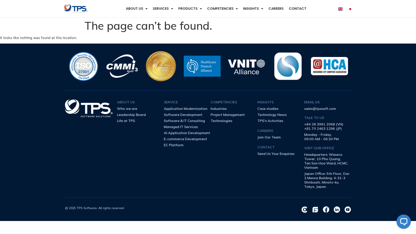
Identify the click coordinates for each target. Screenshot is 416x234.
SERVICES (161, 8)
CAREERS (276, 8)
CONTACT (297, 8)
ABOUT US (134, 8)
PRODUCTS (188, 8)
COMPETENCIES (220, 8)
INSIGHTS (251, 8)
